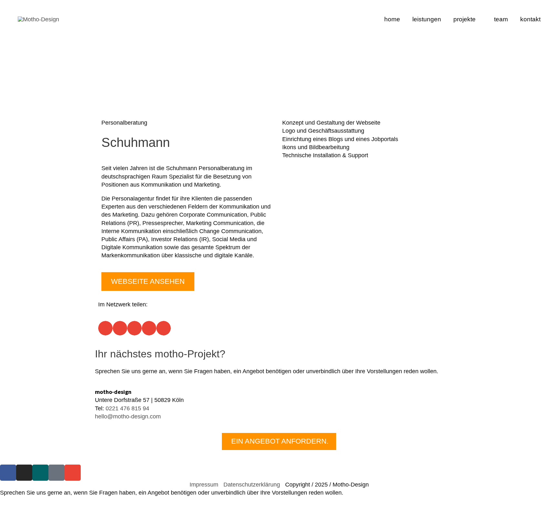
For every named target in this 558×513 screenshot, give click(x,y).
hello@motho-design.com (128, 416)
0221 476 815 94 (127, 408)
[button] (105, 328)
